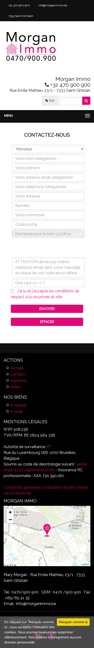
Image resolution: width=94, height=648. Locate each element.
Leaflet (85, 564)
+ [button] (10, 512)
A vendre (18, 405)
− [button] (10, 519)
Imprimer (18, 380)
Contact (17, 374)
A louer (16, 411)
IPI (48, 446)
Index (15, 387)
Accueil (16, 368)
